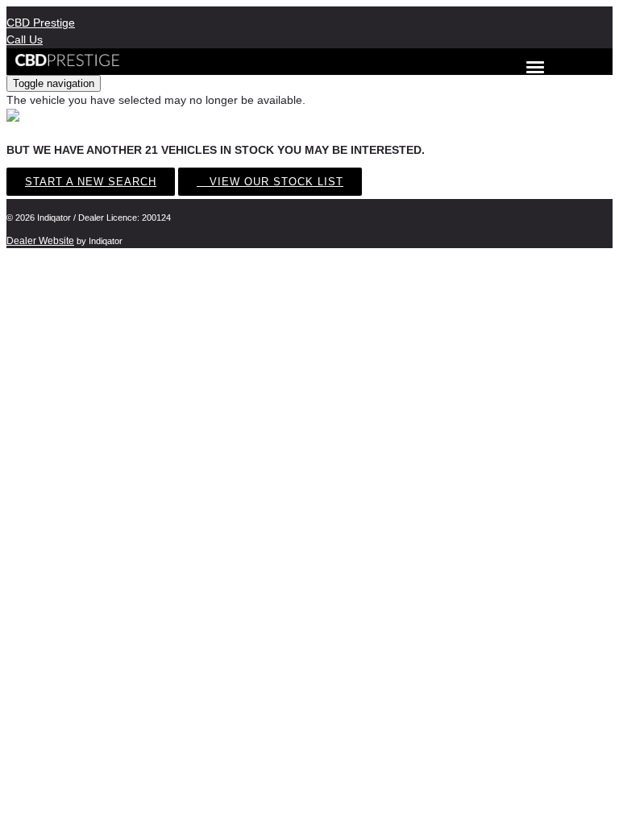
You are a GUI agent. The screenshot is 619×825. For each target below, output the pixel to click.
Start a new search (90, 182)
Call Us (24, 39)
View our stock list (274, 182)
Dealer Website (40, 241)
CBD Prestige (40, 22)
